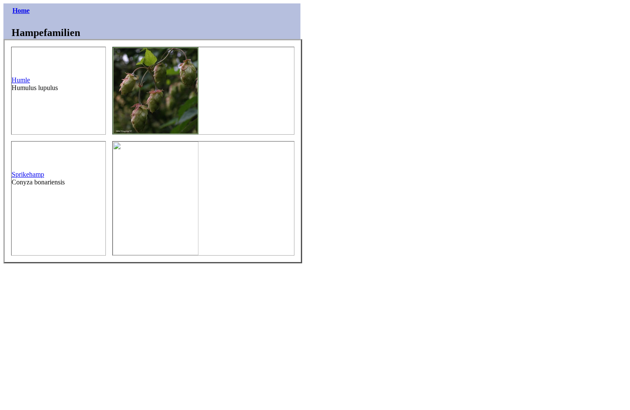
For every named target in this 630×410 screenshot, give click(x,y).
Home (21, 10)
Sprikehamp (28, 174)
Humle (21, 80)
